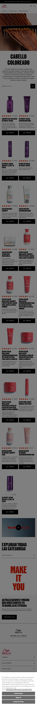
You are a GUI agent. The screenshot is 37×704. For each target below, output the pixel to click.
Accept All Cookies (18, 701)
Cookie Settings (18, 693)
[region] (18, 688)
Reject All (18, 697)
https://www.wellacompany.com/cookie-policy (19, 689)
